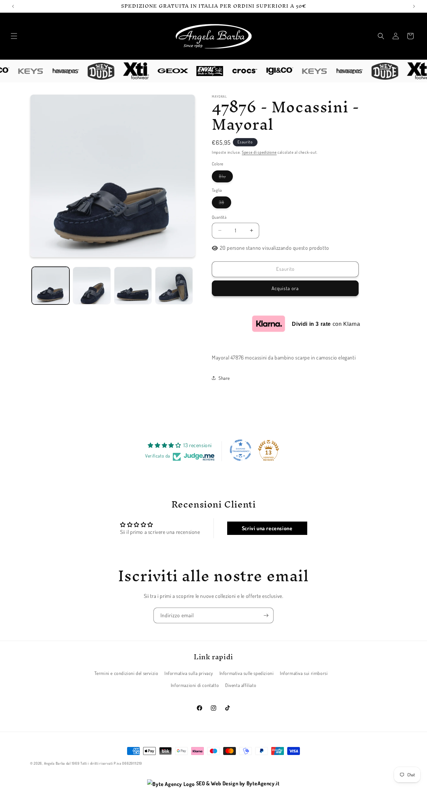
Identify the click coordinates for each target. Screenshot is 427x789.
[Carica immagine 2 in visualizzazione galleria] (91, 285)
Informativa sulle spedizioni (247, 673)
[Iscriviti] (266, 615)
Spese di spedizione (259, 152)
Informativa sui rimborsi (304, 673)
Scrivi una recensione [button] (267, 528)
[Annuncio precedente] (13, 6)
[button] (14, 36)
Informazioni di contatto (195, 685)
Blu (226, 177)
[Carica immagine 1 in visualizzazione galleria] (50, 285)
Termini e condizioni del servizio (126, 673)
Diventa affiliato (240, 685)
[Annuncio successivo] (414, 6)
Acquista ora (285, 288)
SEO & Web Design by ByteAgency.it (237, 783)
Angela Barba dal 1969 (62, 763)
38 (225, 203)
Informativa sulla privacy (188, 673)
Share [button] (224, 378)
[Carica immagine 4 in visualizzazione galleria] (174, 285)
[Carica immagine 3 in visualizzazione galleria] (133, 285)
